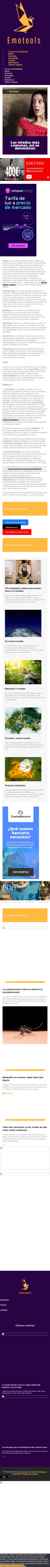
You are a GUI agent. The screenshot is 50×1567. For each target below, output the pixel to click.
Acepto (3, 1566)
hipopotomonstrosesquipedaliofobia (25, 469)
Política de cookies (30, 1474)
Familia (11, 60)
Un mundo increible (14, 641)
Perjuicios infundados (15, 786)
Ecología (12, 56)
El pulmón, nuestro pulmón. (18, 738)
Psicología (13, 58)
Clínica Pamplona (11, 420)
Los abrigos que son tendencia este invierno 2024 (24, 1447)
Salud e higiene (15, 65)
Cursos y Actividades (18, 52)
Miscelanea (13, 63)
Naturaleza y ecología (15, 689)
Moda (10, 54)
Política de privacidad (15, 1566)
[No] (25, 1566)
